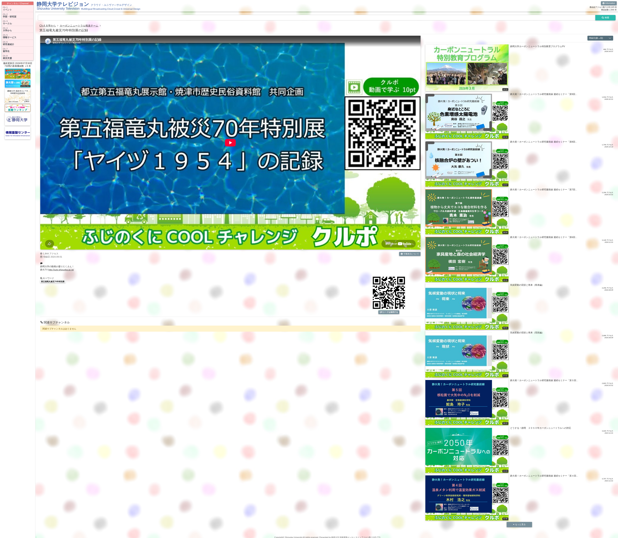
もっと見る (520, 524)
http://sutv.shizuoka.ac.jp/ (61, 269)
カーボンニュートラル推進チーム (79, 25)
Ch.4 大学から (47, 25)
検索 (607, 17)
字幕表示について (411, 254)
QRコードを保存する (389, 312)
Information (610, 3)
